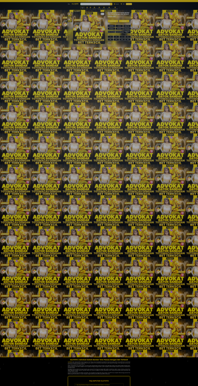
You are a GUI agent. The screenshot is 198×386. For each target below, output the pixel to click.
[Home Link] (75, 4)
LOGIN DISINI (124, 21)
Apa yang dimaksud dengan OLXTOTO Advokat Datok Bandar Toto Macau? (93, 384)
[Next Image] (103, 29)
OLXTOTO (70, 361)
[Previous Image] (75, 29)
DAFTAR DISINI (113, 21)
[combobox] (95, 4)
